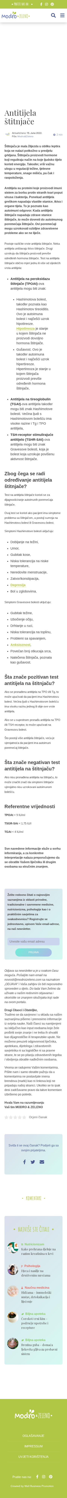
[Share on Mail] (42, 1162)
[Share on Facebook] (24, 1162)
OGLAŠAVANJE (33, 1435)
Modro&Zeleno (25, 136)
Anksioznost (20, 645)
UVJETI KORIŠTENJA (33, 1456)
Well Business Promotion (39, 1486)
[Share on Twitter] (33, 1162)
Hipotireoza (25, 328)
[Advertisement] (33, 61)
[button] (53, 15)
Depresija (17, 585)
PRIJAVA (33, 952)
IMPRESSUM (33, 1446)
